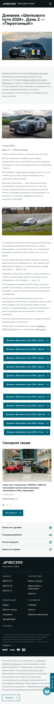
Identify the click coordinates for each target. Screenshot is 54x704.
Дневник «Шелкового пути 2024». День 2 (25, 349)
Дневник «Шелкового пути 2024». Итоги (25, 432)
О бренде (32, 605)
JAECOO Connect (10, 610)
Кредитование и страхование (35, 587)
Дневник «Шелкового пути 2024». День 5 (25, 367)
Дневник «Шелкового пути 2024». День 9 (25, 406)
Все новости (11, 513)
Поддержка (7, 614)
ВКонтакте (7, 83)
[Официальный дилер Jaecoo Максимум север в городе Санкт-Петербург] (9, 4)
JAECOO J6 (7, 581)
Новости (31, 610)
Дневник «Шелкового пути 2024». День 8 (25, 397)
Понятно (9, 698)
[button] (3, 505)
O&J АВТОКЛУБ (9, 619)
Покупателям (35, 576)
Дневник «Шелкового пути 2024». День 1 (25, 340)
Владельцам (9, 600)
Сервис (6, 605)
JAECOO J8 (7, 586)
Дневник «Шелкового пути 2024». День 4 (25, 358)
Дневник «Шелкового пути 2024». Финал (25, 423)
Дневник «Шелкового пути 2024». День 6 (25, 376)
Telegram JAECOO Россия (34, 80)
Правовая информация (38, 614)
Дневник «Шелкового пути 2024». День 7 (25, 384)
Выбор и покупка (35, 581)
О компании (34, 600)
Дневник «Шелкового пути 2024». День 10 (25, 414)
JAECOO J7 (7, 591)
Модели (7, 576)
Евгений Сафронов (38, 74)
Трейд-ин (32, 594)
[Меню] (50, 3)
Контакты (7, 626)
